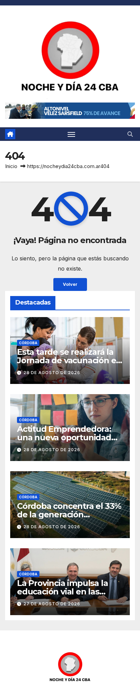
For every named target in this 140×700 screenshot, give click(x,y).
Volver (70, 284)
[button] (130, 134)
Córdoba (28, 343)
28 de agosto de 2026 (51, 372)
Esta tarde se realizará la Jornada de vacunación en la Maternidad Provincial (69, 360)
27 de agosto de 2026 (51, 603)
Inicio (11, 166)
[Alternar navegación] (71, 134)
